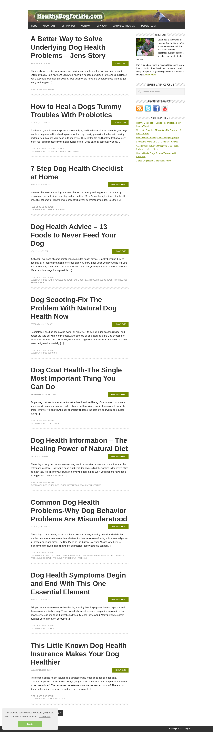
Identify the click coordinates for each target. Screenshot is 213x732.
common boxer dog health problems (61, 555)
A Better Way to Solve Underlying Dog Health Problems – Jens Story (68, 47)
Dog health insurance (54, 699)
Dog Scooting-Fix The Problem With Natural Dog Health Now (73, 308)
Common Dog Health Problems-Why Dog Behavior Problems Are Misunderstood (79, 510)
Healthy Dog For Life (106, 16)
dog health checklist (54, 210)
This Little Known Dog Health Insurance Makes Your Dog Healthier (79, 654)
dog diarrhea (50, 151)
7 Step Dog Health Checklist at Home (153, 160)
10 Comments (120, 123)
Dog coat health (51, 423)
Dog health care (70, 280)
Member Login (149, 26)
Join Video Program (124, 26)
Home (34, 26)
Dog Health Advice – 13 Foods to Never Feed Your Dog (73, 235)
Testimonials (68, 26)
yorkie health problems (75, 558)
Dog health (48, 485)
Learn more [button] (44, 716)
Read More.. (151, 74)
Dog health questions (90, 280)
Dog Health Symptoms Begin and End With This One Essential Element (78, 583)
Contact (86, 26)
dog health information (67, 485)
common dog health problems (95, 555)
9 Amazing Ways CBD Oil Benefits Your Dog (157, 141)
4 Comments (120, 63)
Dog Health (48, 89)
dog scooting (50, 353)
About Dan (49, 26)
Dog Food (47, 149)
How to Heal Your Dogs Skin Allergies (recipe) (157, 137)
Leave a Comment (118, 185)
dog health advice (52, 280)
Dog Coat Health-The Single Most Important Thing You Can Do (76, 378)
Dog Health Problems (68, 151)
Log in (187, 729)
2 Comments (120, 251)
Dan (48, 63)
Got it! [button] (30, 724)
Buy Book (102, 26)
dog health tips (110, 280)
